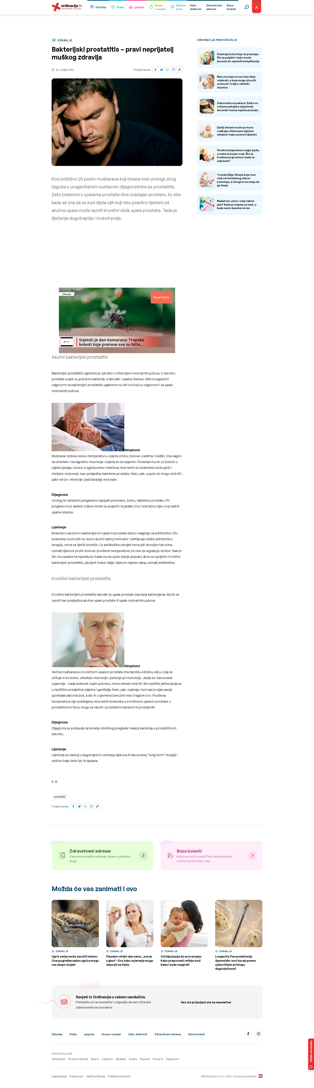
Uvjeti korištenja (95, 1076)
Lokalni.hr (107, 1059)
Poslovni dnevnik (78, 1059)
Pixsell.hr (158, 1059)
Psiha (120, 7)
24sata (133, 1059)
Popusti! (145, 1059)
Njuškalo (121, 1059)
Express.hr (172, 1059)
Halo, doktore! (137, 1034)
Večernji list (58, 1059)
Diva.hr (95, 1059)
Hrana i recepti (111, 1034)
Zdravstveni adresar (168, 1034)
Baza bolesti (196, 1034)
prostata (59, 796)
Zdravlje (100, 7)
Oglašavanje (59, 1076)
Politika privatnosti (119, 1076)
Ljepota (139, 7)
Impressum (76, 1076)
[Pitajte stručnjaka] (311, 1054)
